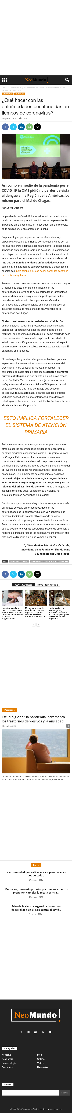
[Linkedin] (21, 126)
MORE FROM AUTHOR (47, 584)
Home (4, 87)
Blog (39, 1054)
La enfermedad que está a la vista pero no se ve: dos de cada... (36, 873)
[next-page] (38, 624)
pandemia (63, 561)
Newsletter (42, 1067)
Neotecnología (9, 1063)
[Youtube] (50, 1032)
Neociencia (7, 1058)
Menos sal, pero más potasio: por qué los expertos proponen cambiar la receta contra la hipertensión (35, 612)
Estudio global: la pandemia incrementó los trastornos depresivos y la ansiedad (33, 719)
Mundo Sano (50, 561)
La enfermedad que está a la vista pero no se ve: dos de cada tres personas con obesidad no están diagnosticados (12, 613)
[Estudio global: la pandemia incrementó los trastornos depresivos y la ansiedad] (36, 751)
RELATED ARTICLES (23, 584)
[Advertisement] (36, 38)
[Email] (37, 126)
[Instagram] (29, 1032)
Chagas (24, 561)
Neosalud (20, 94)
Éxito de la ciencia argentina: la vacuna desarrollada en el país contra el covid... (36, 908)
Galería (41, 1058)
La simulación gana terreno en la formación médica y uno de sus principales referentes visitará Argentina (59, 613)
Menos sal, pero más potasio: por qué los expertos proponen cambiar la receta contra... (36, 890)
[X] (13, 126)
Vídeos (40, 1063)
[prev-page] (34, 624)
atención (14, 561)
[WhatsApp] (29, 126)
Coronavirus (36, 561)
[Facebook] (5, 126)
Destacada (14, 87)
